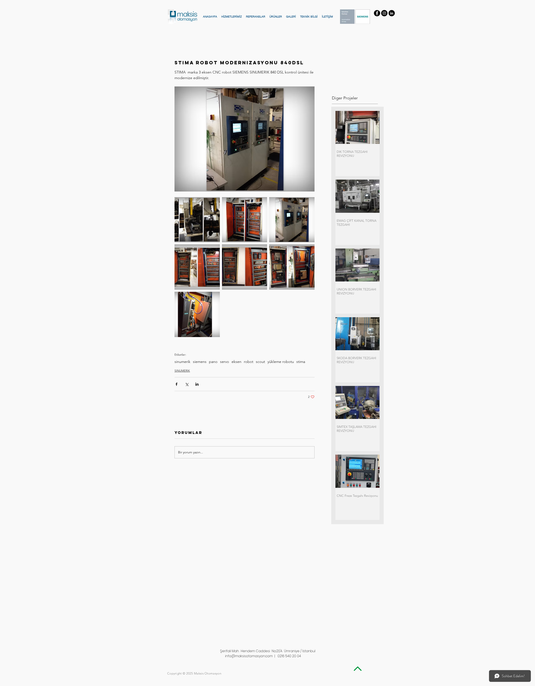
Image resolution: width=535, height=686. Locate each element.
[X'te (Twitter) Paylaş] (187, 384)
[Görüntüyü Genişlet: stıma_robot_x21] (244, 267)
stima (300, 361)
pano (213, 361)
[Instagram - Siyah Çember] (384, 13)
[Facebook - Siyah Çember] (377, 13)
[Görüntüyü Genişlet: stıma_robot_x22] (197, 267)
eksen (236, 361)
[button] (231, 16)
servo (224, 361)
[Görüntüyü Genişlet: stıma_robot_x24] (292, 219)
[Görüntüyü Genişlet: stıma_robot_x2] (292, 267)
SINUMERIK (182, 371)
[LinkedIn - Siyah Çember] (392, 13)
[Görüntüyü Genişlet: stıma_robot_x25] (244, 219)
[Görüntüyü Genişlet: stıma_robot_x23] (197, 314)
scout (260, 361)
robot (248, 361)
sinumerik (182, 361)
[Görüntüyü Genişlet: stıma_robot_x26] (197, 219)
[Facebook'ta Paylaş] (176, 384)
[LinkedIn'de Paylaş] (197, 384)
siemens (199, 361)
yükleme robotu (281, 361)
